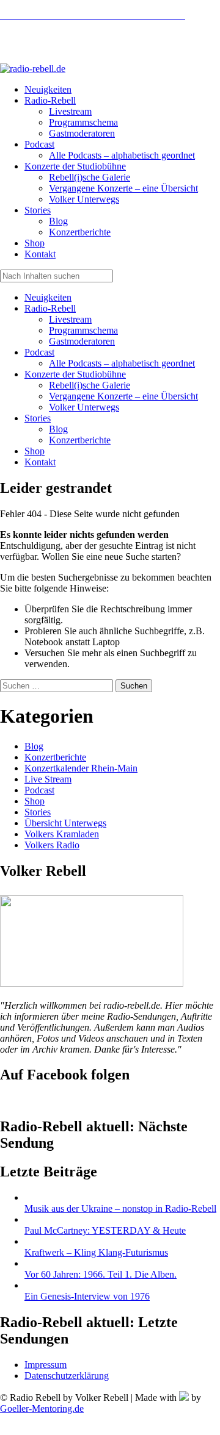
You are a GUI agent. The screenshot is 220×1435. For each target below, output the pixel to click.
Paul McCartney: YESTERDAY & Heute (105, 1230)
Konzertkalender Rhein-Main (81, 768)
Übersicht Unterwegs (65, 823)
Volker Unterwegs (84, 407)
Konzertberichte (80, 440)
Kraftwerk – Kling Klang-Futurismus (96, 1252)
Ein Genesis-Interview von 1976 (87, 1296)
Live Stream (48, 779)
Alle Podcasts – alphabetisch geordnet (122, 363)
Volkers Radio (51, 845)
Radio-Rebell (50, 308)
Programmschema (83, 330)
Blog (58, 429)
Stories (37, 418)
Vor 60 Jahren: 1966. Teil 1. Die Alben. (100, 1274)
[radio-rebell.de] (91, 983)
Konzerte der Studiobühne (75, 374)
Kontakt (40, 462)
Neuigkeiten (48, 297)
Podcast (39, 352)
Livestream (70, 319)
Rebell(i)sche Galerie (89, 385)
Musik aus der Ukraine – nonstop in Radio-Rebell (120, 1208)
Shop (34, 451)
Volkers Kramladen (61, 834)
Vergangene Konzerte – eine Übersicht (123, 396)
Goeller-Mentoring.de (42, 1408)
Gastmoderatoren (82, 341)
